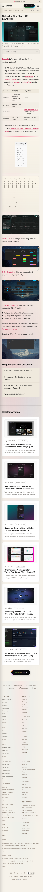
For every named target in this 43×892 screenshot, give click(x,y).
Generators (27, 781)
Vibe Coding (6, 770)
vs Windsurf (25, 749)
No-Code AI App (26, 787)
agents (16, 82)
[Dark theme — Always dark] (33, 873)
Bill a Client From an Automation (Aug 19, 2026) (15, 858)
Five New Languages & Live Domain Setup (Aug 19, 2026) (17, 861)
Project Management (8, 789)
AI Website (25, 792)
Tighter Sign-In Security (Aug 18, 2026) (12, 863)
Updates (15, 46)
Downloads (26, 716)
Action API (5, 753)
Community (26, 696)
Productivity (5, 794)
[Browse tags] (32, 10)
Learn (4, 727)
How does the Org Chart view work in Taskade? (17, 378)
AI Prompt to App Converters (30, 815)
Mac (23, 726)
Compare (25, 736)
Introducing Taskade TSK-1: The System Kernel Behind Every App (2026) (20, 843)
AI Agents (5, 736)
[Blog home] (2, 10)
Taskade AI (6, 761)
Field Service (25, 830)
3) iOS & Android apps (10, 305)
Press (4, 717)
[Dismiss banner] (39, 1)
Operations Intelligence (8, 792)
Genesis (4, 731)
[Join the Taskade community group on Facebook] (24, 873)
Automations (7, 804)
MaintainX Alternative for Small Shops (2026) (14, 845)
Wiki (4, 824)
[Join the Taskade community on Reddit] (18, 873)
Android (24, 720)
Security (30, 876)
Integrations (5, 711)
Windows (25, 728)
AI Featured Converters (28, 805)
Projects (4, 733)
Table (23, 772)
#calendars (23, 46)
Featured (24, 699)
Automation (5, 833)
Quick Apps (25, 702)
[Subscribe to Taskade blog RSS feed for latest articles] (21, 873)
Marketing (5, 797)
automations (26, 82)
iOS (23, 723)
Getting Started (6, 748)
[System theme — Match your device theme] (28, 873)
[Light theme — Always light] (31, 873)
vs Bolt (24, 742)
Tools (23, 704)
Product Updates (14, 11)
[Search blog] (38, 10)
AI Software (25, 785)
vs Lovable (25, 744)
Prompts (25, 822)
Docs (4, 744)
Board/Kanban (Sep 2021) (31, 109)
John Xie (6, 46)
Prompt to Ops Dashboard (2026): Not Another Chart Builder (19, 848)
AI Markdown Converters (29, 813)
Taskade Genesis (10, 79)
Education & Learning (8, 817)
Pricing (4, 702)
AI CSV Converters (27, 810)
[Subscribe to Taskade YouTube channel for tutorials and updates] (11, 873)
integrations (29, 76)
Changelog (6, 855)
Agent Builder (6, 773)
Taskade (5, 59)
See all (4, 722)
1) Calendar (6, 239)
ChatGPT (24, 767)
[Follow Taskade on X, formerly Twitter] (7, 873)
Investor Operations (7, 815)
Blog (5, 11)
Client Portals (25, 825)
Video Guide (5, 765)
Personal (24, 774)
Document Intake (27, 828)
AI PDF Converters (27, 808)
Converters (27, 802)
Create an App (6, 699)
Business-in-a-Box (7, 810)
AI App (24, 790)
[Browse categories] (26, 10)
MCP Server (5, 714)
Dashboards (25, 707)
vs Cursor (24, 739)
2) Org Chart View (8, 272)
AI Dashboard (25, 795)
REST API (5, 750)
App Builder (5, 767)
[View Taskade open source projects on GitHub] (14, 873)
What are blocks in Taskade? (14, 394)
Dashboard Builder (7, 776)
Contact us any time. (9, 329)
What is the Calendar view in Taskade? (18, 371)
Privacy (21, 876)
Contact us (5, 708)
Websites (24, 709)
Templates (26, 761)
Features (4, 705)
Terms (25, 876)
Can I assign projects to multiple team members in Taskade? (18, 386)
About (4, 719)
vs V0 (23, 747)
